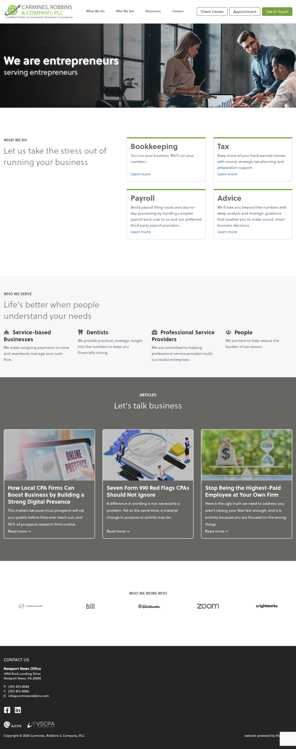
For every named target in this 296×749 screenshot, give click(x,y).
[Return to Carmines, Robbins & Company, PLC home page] (38, 11)
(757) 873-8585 (18, 686)
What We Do (95, 11)
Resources (153, 11)
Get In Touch (277, 11)
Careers (178, 11)
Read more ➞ (49, 531)
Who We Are (125, 11)
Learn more (158, 174)
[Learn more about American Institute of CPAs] (13, 724)
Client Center (212, 11)
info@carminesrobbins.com (28, 695)
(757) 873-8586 (18, 691)
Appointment (244, 11)
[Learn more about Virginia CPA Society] (41, 724)
